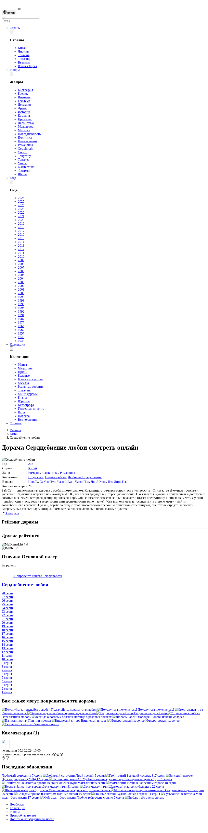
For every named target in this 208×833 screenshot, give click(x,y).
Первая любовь (55, 477)
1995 (21, 307)
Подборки (17, 804)
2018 (21, 227)
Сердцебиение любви (25, 584)
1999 (21, 297)
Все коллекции (28, 419)
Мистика (24, 130)
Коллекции (17, 344)
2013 (21, 245)
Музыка (23, 383)
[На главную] (9, 8)
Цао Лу (33, 481)
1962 (21, 329)
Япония (23, 51)
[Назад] (11, 32)
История (24, 112)
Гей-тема (24, 101)
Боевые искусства (30, 379)
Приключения (27, 141)
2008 (21, 264)
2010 (21, 256)
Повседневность (29, 134)
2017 (21, 231)
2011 (21, 253)
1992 (21, 311)
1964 (21, 326)
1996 (21, 304)
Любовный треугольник (85, 477)
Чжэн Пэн (82, 481)
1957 (21, 333)
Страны (15, 28)
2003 (21, 282)
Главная (15, 430)
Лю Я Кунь (98, 481)
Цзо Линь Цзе (117, 481)
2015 (21, 238)
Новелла (24, 416)
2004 (21, 278)
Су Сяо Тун (48, 481)
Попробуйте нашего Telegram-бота (37, 576)
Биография (25, 90)
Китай (22, 47)
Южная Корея (27, 66)
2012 (21, 249)
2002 (21, 286)
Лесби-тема (26, 123)
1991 (21, 315)
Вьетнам (24, 62)
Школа (22, 174)
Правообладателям (23, 815)
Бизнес (22, 397)
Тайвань (23, 55)
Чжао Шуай (65, 481)
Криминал (25, 119)
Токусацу (24, 156)
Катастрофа (26, 405)
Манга (22, 364)
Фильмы (16, 423)
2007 (21, 267)
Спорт (22, 152)
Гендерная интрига (31, 408)
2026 (21, 198)
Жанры (15, 69)
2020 (21, 220)
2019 (21, 223)
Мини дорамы (28, 394)
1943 (21, 340)
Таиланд (24, 58)
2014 (21, 242)
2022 (21, 212)
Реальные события (30, 386)
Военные (24, 97)
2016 (21, 234)
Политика (25, 137)
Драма (22, 108)
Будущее (24, 375)
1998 (21, 300)
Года (13, 178)
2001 (21, 289)
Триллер (23, 159)
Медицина (25, 368)
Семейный (25, 148)
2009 (21, 260)
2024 (21, 205)
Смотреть (12, 513)
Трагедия (24, 390)
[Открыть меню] (3, 17)
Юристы (24, 401)
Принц (22, 372)
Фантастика (26, 167)
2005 (21, 275)
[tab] (104, 584)
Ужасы (22, 163)
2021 (21, 216)
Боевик (23, 93)
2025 (21, 201)
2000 (21, 293)
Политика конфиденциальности (32, 819)
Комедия (24, 115)
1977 (21, 322)
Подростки (35, 477)
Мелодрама (26, 126)
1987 (21, 318)
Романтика (25, 145)
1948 (21, 337)
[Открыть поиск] (19, 9)
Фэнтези (24, 170)
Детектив (24, 104)
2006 (21, 271)
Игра (21, 412)
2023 (21, 209)
